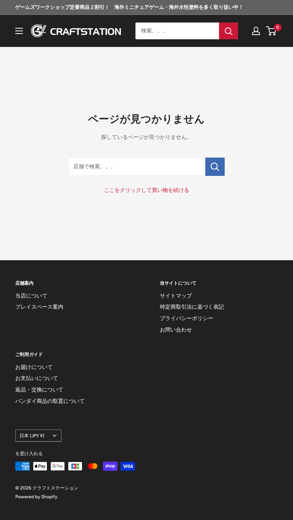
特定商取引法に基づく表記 (192, 307)
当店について (31, 296)
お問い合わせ (176, 330)
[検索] (228, 31)
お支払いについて (36, 378)
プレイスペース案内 (39, 307)
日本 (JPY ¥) (31, 435)
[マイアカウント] (256, 31)
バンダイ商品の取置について (50, 401)
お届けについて (34, 367)
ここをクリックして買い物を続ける (146, 190)
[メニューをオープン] (19, 31)
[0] (271, 30)
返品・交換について (39, 389)
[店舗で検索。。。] (215, 167)
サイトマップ (176, 296)
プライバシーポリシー (186, 318)
